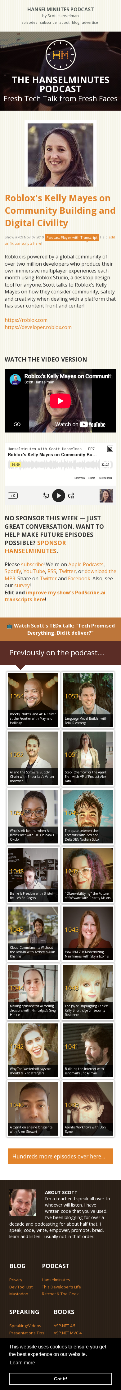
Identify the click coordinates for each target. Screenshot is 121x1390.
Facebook (79, 578)
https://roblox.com (26, 320)
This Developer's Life (61, 1287)
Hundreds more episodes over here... (58, 1156)
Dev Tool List (21, 1287)
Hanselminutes (56, 1279)
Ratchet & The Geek (60, 1294)
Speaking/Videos (25, 1325)
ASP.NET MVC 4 (68, 1333)
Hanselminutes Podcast (60, 12)
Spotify (13, 571)
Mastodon (18, 1294)
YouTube (34, 571)
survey (22, 585)
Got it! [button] (60, 1378)
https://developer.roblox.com (38, 327)
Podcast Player (72, 237)
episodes (29, 22)
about (64, 22)
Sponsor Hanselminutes (35, 547)
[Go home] (60, 54)
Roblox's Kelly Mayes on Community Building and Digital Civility (60, 210)
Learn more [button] (22, 1362)
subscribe (48, 22)
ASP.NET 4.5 (64, 1325)
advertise (90, 22)
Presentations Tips (26, 1333)
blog (75, 22)
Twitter (67, 571)
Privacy (15, 1279)
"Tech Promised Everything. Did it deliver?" (71, 629)
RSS (51, 571)
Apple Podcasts (86, 564)
